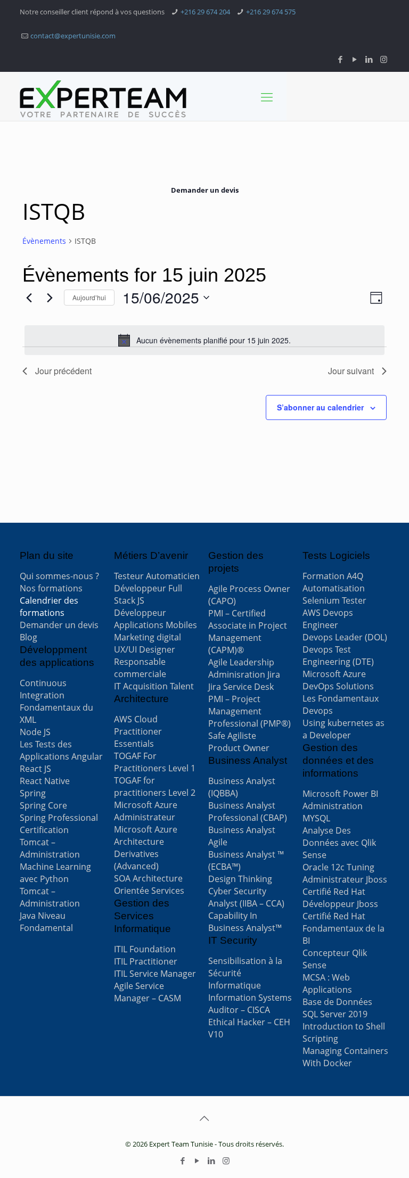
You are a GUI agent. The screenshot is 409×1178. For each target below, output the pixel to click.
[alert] (204, 340)
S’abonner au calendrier (320, 407)
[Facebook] (340, 59)
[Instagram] (383, 59)
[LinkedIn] (369, 59)
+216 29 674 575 (271, 12)
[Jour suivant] (49, 297)
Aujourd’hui (89, 297)
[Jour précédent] (28, 297)
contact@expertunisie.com (73, 35)
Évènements (44, 241)
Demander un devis (205, 190)
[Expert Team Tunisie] (103, 99)
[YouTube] (355, 59)
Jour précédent (63, 371)
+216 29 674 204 (205, 12)
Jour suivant (351, 371)
